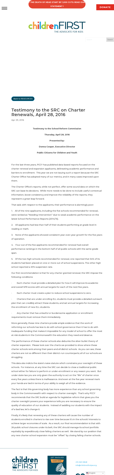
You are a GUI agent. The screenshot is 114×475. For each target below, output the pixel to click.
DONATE (105, 7)
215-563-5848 (81, 462)
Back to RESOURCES (23, 99)
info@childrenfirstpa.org (86, 465)
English (92, 473)
